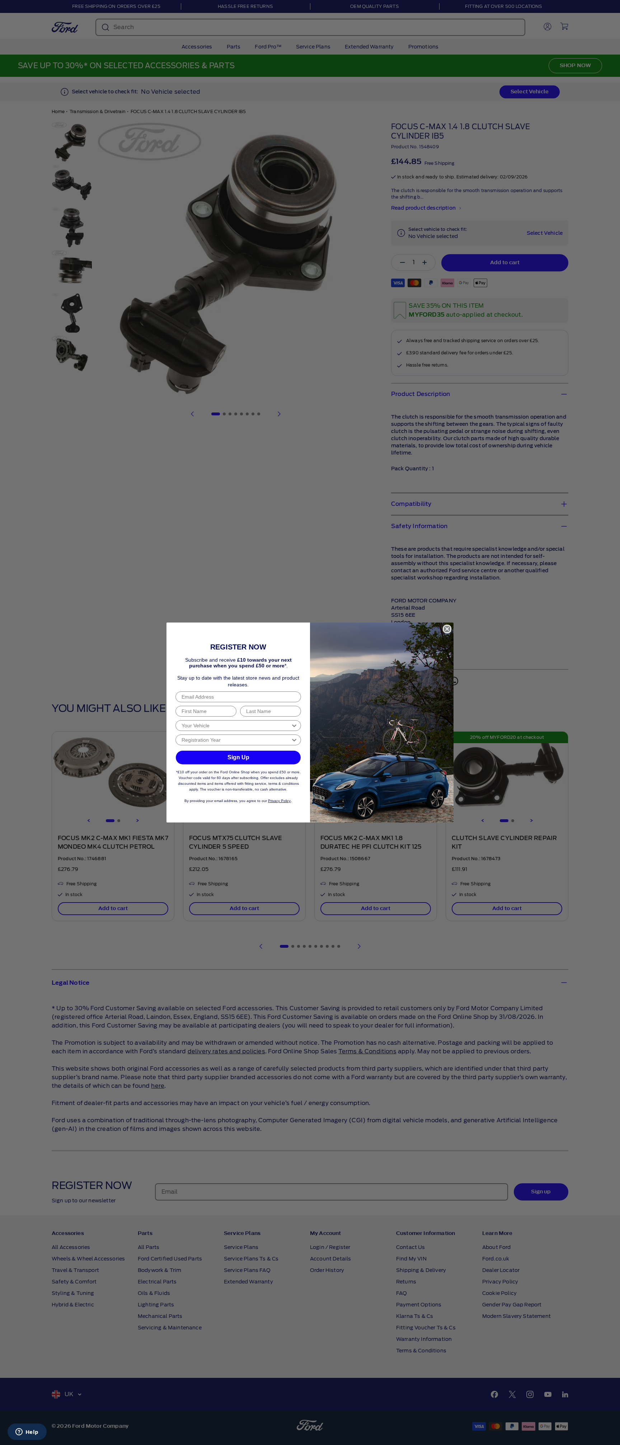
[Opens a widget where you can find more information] (27, 1432)
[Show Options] (294, 726)
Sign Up (238, 757)
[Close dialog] (447, 629)
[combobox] (236, 726)
